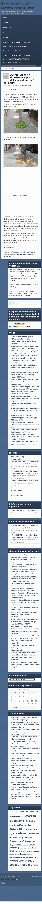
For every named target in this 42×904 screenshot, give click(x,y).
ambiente (16, 812)
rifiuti (12, 851)
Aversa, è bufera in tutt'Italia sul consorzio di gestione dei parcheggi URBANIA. (24, 417)
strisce (13, 864)
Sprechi (6, 254)
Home (5, 17)
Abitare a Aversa (17, 252)
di (10, 837)
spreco (33, 861)
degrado (12, 834)
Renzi (34, 848)
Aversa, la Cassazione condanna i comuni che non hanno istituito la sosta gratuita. (25, 437)
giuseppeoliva (30, 291)
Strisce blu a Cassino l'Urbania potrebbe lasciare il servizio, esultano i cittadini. (16, 46)
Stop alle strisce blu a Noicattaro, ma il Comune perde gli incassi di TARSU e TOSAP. (25, 621)
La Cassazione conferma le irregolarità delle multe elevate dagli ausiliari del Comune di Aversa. (24, 744)
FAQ (26, 293)
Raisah (13, 662)
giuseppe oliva (26, 85)
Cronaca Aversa (29, 252)
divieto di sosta (16, 837)
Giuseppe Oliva (19, 841)
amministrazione (27, 812)
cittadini (31, 821)
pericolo (22, 848)
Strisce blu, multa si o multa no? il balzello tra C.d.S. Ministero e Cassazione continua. (25, 588)
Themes (13, 493)
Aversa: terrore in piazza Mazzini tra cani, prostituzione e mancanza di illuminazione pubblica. (24, 782)
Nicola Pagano (16, 619)
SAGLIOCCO (34, 851)
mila (28, 845)
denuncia (35, 834)
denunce (25, 833)
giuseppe (27, 837)
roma (28, 851)
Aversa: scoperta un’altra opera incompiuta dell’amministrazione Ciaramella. (23, 581)
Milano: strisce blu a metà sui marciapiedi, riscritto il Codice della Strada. (23, 760)
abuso (11, 812)
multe (32, 845)
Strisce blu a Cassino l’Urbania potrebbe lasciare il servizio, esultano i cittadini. (16, 59)
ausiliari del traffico (17, 816)
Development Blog (17, 457)
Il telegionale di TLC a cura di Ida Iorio (24, 510)
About (6, 22)
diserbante (15, 254)
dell (17, 833)
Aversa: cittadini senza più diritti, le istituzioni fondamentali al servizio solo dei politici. (25, 398)
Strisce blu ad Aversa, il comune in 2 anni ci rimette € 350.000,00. (23, 614)
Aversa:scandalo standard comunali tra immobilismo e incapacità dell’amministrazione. (25, 732)
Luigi (12, 564)
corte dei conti (31, 829)
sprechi (27, 861)
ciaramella (20, 820)
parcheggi (14, 848)
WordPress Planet (17, 495)
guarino (32, 842)
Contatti (7, 27)
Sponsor (7, 38)
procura (28, 848)
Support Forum (16, 490)
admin (13, 593)
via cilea (23, 254)
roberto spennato (20, 851)
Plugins (13, 485)
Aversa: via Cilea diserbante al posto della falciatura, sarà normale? (18, 78)
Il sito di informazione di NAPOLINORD (25, 480)
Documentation (16, 459)
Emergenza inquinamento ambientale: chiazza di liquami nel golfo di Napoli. (25, 664)
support (27, 295)
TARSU (35, 865)
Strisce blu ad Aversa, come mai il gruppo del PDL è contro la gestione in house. (24, 595)
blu (11, 821)
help (14, 287)
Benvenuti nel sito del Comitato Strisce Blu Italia (10, 880)
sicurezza (12, 854)
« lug (15, 707)
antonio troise (16, 579)
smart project (23, 858)
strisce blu (25, 864)
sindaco (20, 854)
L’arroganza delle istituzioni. (21, 403)
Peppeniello (15, 645)
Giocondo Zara (16, 626)
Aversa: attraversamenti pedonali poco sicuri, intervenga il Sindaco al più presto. (24, 375)
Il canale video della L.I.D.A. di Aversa (24, 461)
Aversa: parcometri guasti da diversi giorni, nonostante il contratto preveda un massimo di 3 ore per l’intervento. (24, 358)
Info (5, 33)
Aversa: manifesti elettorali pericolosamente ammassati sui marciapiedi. (24, 648)
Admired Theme (36, 876)
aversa (30, 816)
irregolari (24, 845)
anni (36, 812)
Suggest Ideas (16, 488)
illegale (12, 845)
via (10, 868)
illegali (18, 845)
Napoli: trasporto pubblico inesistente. (24, 722)
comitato (14, 825)
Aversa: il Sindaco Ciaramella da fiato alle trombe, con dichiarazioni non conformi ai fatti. (24, 382)
